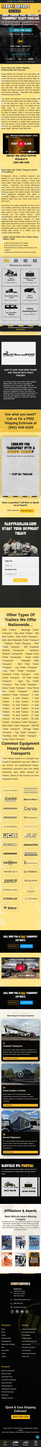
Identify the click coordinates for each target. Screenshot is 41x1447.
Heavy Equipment (11, 280)
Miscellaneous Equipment (8, 1389)
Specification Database (8, 1344)
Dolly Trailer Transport (26, 636)
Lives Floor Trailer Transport (18, 670)
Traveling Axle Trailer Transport (19, 735)
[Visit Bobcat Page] (10, 907)
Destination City (10, 569)
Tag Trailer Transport (26, 732)
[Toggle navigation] (39, 11)
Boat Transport (30, 299)
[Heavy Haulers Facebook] (12, 1311)
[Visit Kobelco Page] (10, 844)
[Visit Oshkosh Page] (10, 862)
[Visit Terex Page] (30, 871)
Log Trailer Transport (26, 667)
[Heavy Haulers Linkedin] (27, 1311)
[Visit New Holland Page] (30, 853)
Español (3, 1356)
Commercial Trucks (6, 1376)
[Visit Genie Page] (30, 808)
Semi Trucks (4, 1395)
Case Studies (5, 1350)
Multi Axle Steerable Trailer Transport (20, 640)
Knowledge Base (6, 1341)
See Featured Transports (11, 1058)
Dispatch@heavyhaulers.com (22, 1299)
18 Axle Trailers (20, 718)
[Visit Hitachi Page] (30, 826)
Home (3, 1329)
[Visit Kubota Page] (30, 898)
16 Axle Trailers (20, 715)
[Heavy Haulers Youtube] (22, 1311)
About (3, 1332)
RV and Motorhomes (7, 1392)
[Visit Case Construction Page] (10, 799)
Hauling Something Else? (29, 311)
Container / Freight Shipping (29, 280)
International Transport (28, 1347)
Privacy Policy (20, 1432)
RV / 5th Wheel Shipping (11, 315)
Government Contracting (29, 1341)
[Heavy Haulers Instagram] (17, 1311)
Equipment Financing (20, 1307)
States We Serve (6, 1338)
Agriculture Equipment (8, 1370)
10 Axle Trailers (20, 705)
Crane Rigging (26, 1335)
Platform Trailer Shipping (17, 643)
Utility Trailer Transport (13, 739)
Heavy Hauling (26, 1344)
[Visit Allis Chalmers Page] (10, 790)
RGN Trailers (9, 629)
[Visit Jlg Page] (30, 835)
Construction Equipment (8, 1380)
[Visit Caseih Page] (10, 880)
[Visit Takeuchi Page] (10, 871)
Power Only (25, 1356)
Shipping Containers (7, 1398)
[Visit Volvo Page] (30, 880)
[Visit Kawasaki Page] (10, 889)
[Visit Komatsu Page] (30, 844)
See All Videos (8, 1105)
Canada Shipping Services (29, 1329)
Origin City (8, 561)
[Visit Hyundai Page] (10, 826)
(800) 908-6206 (14, 11)
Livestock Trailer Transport (16, 674)
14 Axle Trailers (20, 711)
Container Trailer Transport (24, 722)
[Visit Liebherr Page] (10, 853)
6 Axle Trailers (21, 698)
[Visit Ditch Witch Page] (30, 799)
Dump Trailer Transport (13, 687)
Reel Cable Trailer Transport (16, 725)
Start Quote (12, 946)
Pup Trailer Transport (26, 684)
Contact (3, 1335)
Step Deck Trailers (23, 633)
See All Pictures (8, 1152)
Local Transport (26, 1350)
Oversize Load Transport (29, 1353)
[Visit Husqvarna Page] (30, 817)
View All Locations (19, 1296)
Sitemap (27, 1432)
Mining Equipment (6, 1386)
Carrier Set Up (35, 1432)
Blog (2, 1347)
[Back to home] (15, 6)
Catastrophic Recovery (28, 1332)
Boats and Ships (6, 1373)
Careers (3, 1353)
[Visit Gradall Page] (10, 817)
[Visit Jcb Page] (10, 835)
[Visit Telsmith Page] (30, 889)
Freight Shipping (26, 1338)
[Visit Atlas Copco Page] (30, 790)
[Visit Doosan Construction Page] (10, 808)
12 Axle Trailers (20, 708)
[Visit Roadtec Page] (30, 862)
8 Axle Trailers (21, 701)
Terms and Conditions (8, 1432)
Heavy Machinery (6, 1383)
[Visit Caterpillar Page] (10, 898)
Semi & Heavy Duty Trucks (11, 298)
